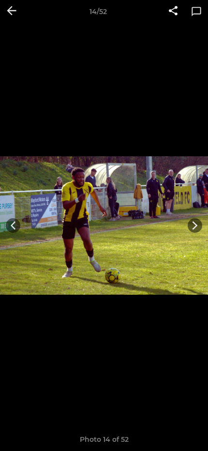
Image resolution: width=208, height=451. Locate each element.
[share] (173, 11)
